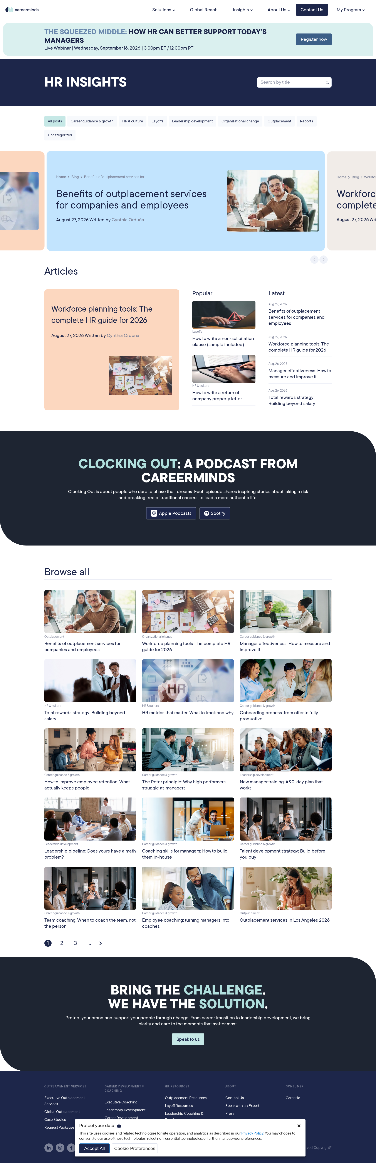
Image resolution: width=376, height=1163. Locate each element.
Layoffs (157, 121)
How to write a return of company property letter (217, 396)
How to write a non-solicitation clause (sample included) (223, 341)
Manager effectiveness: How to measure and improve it (300, 374)
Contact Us (311, 10)
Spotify (218, 513)
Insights (241, 10)
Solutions (161, 10)
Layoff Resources (179, 1105)
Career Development (121, 1117)
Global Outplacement (62, 1111)
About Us (277, 10)
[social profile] (48, 1147)
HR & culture (132, 121)
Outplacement (279, 121)
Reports (306, 121)
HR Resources (177, 1086)
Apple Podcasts (175, 513)
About (230, 1086)
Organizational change (240, 121)
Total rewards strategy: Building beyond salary (292, 400)
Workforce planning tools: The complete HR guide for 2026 (102, 314)
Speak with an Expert (242, 1105)
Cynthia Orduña (128, 220)
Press (229, 1113)
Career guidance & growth (92, 121)
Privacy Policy (252, 1133)
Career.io (293, 1097)
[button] (314, 259)
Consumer (295, 1086)
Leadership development (192, 121)
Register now (314, 39)
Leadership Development (125, 1110)
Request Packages (59, 1127)
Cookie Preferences (134, 1148)
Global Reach (204, 10)
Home (61, 176)
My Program (349, 10)
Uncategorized (60, 135)
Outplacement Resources (186, 1097)
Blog (75, 176)
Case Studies (55, 1119)
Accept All (94, 1148)
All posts (55, 121)
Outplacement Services (65, 1086)
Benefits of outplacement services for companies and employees (131, 199)
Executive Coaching (121, 1102)
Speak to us (188, 1039)
